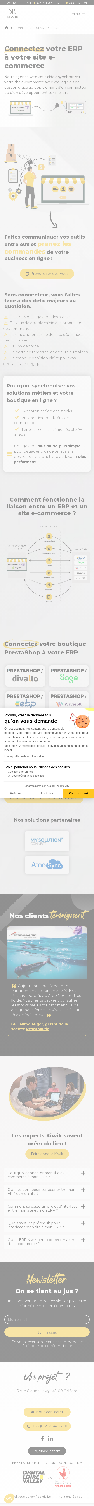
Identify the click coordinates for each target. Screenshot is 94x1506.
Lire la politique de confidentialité (24, 756)
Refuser (15, 793)
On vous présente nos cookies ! (26, 775)
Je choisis (47, 793)
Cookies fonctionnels (20, 771)
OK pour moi (78, 793)
